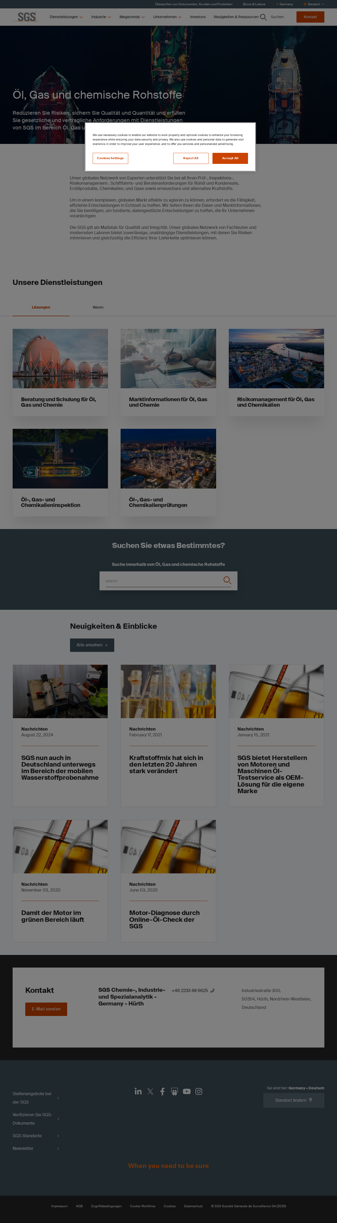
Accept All (230, 158)
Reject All (191, 158)
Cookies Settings (110, 158)
